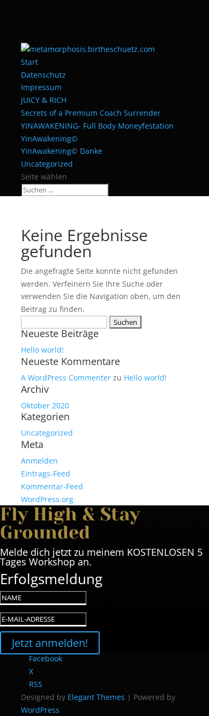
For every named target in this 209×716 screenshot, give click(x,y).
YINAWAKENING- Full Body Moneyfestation (97, 126)
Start (29, 62)
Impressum (41, 87)
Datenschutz (43, 75)
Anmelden (39, 461)
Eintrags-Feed (45, 473)
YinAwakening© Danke (61, 151)
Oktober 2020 (45, 405)
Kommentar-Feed (52, 486)
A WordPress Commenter (66, 377)
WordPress (40, 710)
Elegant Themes (96, 697)
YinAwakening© (49, 138)
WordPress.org (47, 499)
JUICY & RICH (43, 100)
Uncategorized (47, 164)
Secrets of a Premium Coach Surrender (91, 113)
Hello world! (42, 350)
